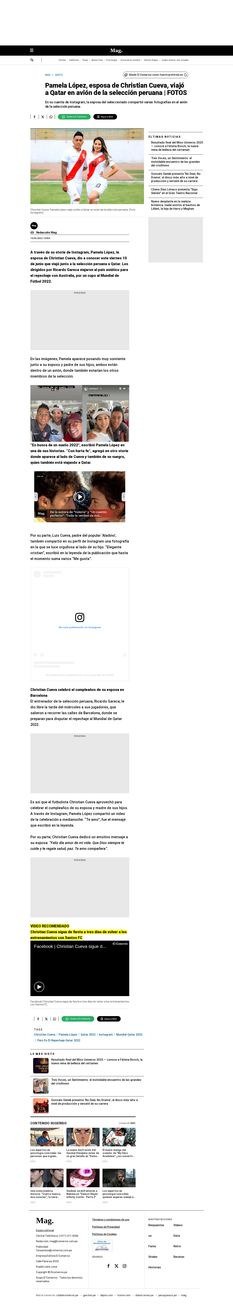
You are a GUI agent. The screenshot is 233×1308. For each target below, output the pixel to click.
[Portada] (45, 1227)
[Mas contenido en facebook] (108, 1266)
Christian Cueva (44, 1034)
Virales (152, 1257)
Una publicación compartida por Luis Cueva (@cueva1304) (80, 674)
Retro (177, 1246)
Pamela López (68, 1034)
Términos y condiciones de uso (110, 1219)
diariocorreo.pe (144, 1295)
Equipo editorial (45, 1230)
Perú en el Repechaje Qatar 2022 (58, 1040)
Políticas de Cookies (104, 1234)
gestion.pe (89, 1295)
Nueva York (97, 60)
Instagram (106, 1034)
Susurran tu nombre (130, 60)
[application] (79, 968)
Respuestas (156, 1225)
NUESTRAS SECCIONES (160, 1219)
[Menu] (33, 50)
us (150, 1235)
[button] (39, 987)
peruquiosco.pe (167, 1295)
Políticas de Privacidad (106, 1226)
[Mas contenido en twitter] (116, 1266)
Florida (62, 60)
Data (176, 1235)
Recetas (178, 1257)
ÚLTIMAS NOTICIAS (164, 136)
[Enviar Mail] (32, 232)
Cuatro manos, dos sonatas (175, 60)
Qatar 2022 (88, 1034)
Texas (85, 60)
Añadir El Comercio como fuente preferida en (156, 74)
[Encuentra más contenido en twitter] (43, 117)
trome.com (124, 1295)
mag (183, 1295)
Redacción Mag (46, 232)
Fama (152, 1246)
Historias (154, 1267)
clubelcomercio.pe (67, 1295)
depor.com (106, 1295)
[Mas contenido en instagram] (125, 1266)
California (74, 60)
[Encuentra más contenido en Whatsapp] (51, 117)
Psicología (111, 60)
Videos (178, 1225)
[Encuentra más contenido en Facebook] (34, 117)
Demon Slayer (151, 60)
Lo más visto (42, 1053)
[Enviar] (32, 60)
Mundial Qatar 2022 (129, 1034)
